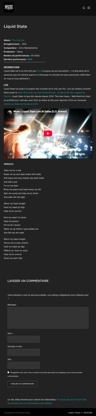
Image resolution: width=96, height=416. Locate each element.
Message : (12, 304)
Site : (10, 359)
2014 (30, 59)
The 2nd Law (18, 40)
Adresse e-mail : (15, 346)
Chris (39, 71)
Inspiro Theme (74, 413)
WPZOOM (88, 413)
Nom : (10, 333)
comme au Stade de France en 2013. (21, 104)
